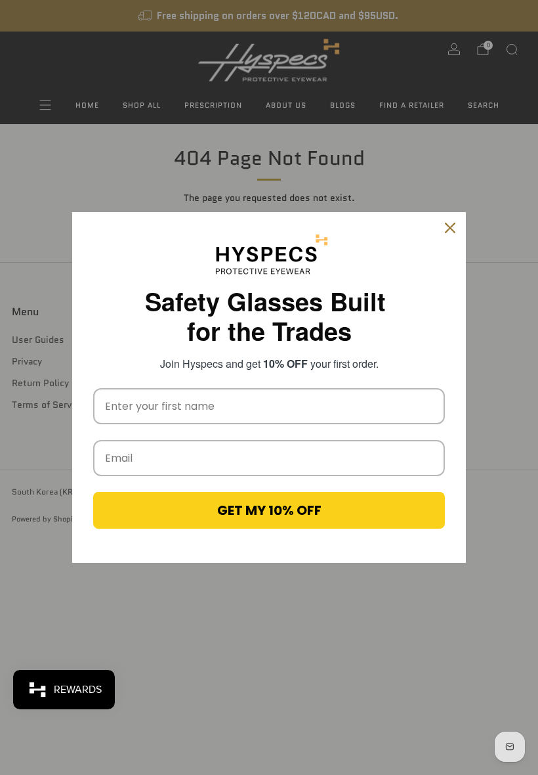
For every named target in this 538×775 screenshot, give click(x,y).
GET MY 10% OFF (269, 510)
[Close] (450, 228)
